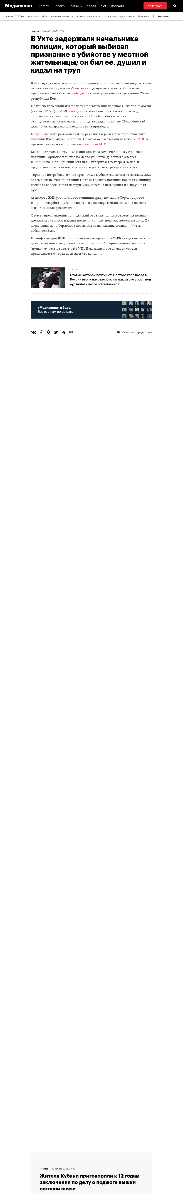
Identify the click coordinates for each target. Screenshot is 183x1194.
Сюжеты (60, 6)
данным (42, 134)
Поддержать (155, 6)
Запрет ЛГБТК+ (14, 16)
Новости (44, 6)
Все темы (163, 16)
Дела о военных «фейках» (57, 16)
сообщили (76, 111)
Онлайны (76, 6)
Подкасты (117, 6)
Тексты (91, 6)
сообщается (80, 93)
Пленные (143, 16)
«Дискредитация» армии (119, 16)
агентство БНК (94, 144)
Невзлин (33, 16)
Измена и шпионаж (88, 16)
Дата (103, 6)
